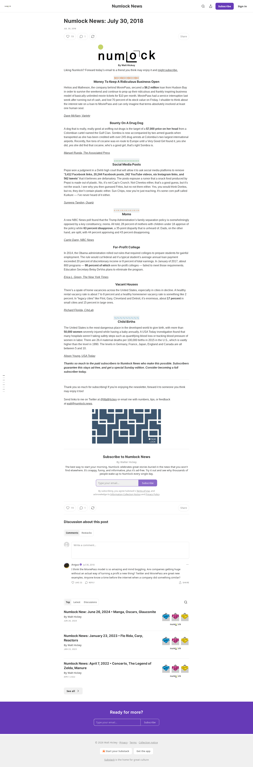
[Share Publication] (210, 6)
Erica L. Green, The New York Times (86, 277)
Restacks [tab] (87, 532)
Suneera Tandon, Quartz (79, 202)
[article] (126, 619)
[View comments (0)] (98, 681)
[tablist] (79, 532)
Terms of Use (143, 490)
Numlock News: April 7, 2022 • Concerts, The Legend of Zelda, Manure (107, 666)
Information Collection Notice (125, 494)
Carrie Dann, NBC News (79, 239)
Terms (133, 742)
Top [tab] (68, 602)
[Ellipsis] (187, 564)
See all (71, 691)
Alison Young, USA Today (79, 355)
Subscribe (224, 6)
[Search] (203, 6)
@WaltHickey (108, 399)
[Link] (59, 79)
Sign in (242, 6)
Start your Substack (117, 751)
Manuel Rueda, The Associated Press (87, 152)
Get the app (143, 751)
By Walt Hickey (73, 616)
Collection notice (148, 742)
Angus (75, 564)
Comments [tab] (72, 532)
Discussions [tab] (90, 602)
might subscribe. (168, 70)
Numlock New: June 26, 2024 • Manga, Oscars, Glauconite (110, 612)
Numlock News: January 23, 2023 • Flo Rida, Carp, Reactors (103, 638)
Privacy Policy (152, 494)
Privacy (123, 742)
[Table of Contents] (3, 383)
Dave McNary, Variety (77, 115)
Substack (109, 759)
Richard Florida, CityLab (79, 310)
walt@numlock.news (79, 403)
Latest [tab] (76, 602)
